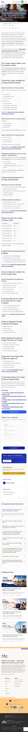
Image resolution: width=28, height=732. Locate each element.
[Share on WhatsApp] (15, 28)
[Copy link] (18, 28)
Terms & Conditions (18, 681)
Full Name (6, 424)
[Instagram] (22, 711)
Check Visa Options (14, 473)
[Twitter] (14, 711)
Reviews (7, 688)
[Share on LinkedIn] (13, 28)
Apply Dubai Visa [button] (14, 411)
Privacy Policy (17, 683)
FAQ (6, 690)
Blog (6, 686)
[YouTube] (19, 711)
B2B (6, 683)
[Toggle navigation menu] (25, 2)
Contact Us (7, 693)
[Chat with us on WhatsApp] (22, 2)
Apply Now (6, 460)
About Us (7, 681)
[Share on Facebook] (7, 28)
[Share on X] (10, 28)
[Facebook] (11, 711)
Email (5, 428)
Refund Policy (17, 686)
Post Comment (13, 447)
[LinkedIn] (17, 711)
